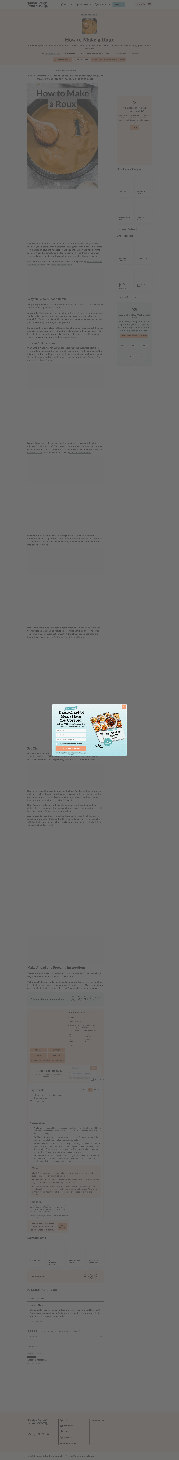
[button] (71, 743)
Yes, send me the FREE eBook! (70, 744)
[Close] (124, 707)
